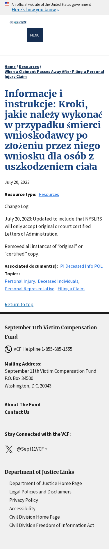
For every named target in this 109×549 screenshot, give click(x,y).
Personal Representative (29, 288)
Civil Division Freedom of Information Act (51, 525)
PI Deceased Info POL (81, 266)
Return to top (19, 304)
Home (10, 66)
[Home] (18, 36)
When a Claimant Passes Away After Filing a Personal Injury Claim (54, 74)
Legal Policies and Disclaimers (40, 492)
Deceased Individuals (58, 281)
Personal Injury (20, 281)
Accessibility (22, 508)
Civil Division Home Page (34, 517)
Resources (29, 66)
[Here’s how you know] (54, 7)
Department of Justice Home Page (45, 483)
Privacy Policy (23, 500)
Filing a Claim (71, 288)
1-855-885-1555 (57, 349)
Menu (35, 35)
